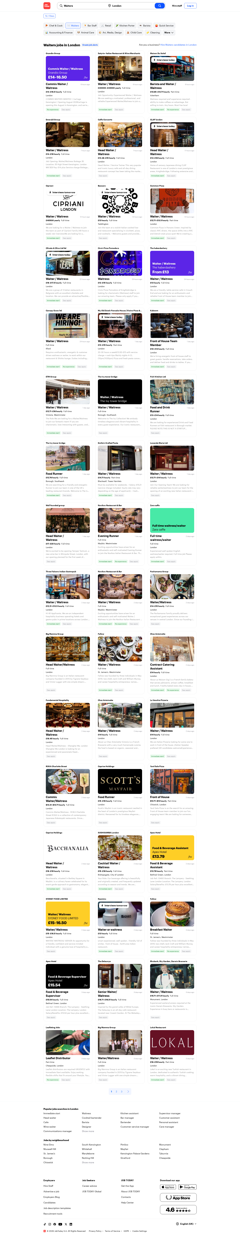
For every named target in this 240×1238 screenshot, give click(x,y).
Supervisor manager (170, 1113)
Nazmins (102, 899)
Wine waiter (49, 1126)
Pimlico (124, 1144)
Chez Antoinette (157, 634)
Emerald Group (53, 119)
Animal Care (87, 32)
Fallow (101, 634)
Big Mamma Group (54, 634)
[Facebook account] (54, 1224)
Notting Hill (88, 1158)
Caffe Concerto (105, 119)
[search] (160, 5)
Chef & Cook (55, 25)
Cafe (45, 1122)
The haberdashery (158, 248)
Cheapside (164, 1158)
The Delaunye (104, 961)
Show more (88, 1131)
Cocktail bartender (92, 1117)
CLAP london (156, 119)
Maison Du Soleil (158, 53)
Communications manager (57, 1131)
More (167, 32)
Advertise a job (51, 1191)
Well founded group (55, 505)
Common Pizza (157, 186)
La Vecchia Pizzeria (159, 700)
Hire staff (177, 5)
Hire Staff (48, 1186)
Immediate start (51, 1113)
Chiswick (48, 1162)
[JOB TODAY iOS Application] (168, 1187)
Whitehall (87, 1149)
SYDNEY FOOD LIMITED (57, 899)
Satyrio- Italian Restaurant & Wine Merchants (119, 53)
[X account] (66, 1224)
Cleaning (155, 32)
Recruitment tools (52, 1213)
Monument (165, 1144)
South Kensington (91, 1144)
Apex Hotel (155, 832)
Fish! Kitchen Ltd (158, 376)
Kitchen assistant (130, 1113)
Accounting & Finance (60, 32)
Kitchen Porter (127, 25)
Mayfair (124, 1149)
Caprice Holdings (106, 766)
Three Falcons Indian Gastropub (61, 571)
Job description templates (57, 1208)
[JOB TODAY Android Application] (187, 1187)
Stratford (125, 1158)
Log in (190, 5)
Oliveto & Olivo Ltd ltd (56, 248)
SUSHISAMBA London (108, 832)
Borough (48, 1158)
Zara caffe (155, 505)
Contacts (126, 1197)
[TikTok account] (44, 1224)
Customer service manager (135, 1126)
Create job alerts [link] (90, 45)
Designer (86, 1126)
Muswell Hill (49, 1149)
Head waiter (49, 1117)
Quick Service (166, 25)
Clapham (164, 1149)
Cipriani (49, 186)
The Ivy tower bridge (107, 376)
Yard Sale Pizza (157, 766)
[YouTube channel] (60, 1224)
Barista (146, 25)
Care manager (166, 1126)
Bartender (126, 1122)
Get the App (127, 1186)
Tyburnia (163, 1153)
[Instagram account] (49, 1224)
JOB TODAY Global (91, 1191)
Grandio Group (53, 53)
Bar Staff (92, 25)
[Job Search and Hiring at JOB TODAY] (46, 5)
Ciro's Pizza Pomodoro (108, 248)
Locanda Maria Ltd (159, 443)
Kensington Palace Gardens (135, 1153)
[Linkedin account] (71, 1224)
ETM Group (51, 376)
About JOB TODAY (130, 1191)
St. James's (49, 1153)
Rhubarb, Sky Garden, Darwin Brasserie (168, 961)
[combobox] (84, 6)
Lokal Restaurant (158, 1027)
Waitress (86, 1113)
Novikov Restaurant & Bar (110, 505)
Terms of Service (112, 1231)
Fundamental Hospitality (57, 700)
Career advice (89, 1186)
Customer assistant (169, 1117)
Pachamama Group (159, 571)
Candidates (49, 1202)
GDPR (126, 1231)
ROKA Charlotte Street (56, 766)
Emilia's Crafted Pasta (108, 443)
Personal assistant (168, 1122)
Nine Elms (48, 1144)
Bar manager (127, 1117)
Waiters (75, 25)
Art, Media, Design (112, 32)
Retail (108, 25)
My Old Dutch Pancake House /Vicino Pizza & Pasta (119, 311)
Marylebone (88, 1153)
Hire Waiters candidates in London (178, 44)
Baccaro (102, 186)
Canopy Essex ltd (54, 310)
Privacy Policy (95, 1231)
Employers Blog (51, 1197)
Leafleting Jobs (53, 1027)
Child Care (136, 32)
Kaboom (154, 310)
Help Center (127, 1202)
